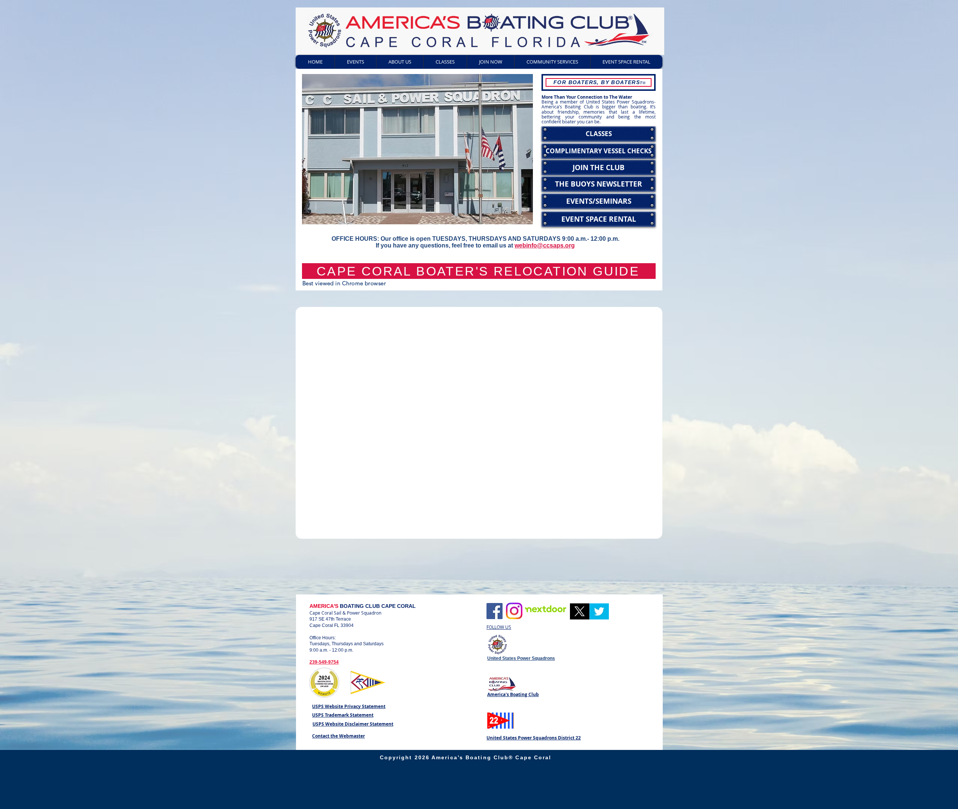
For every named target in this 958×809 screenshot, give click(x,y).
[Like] (494, 611)
